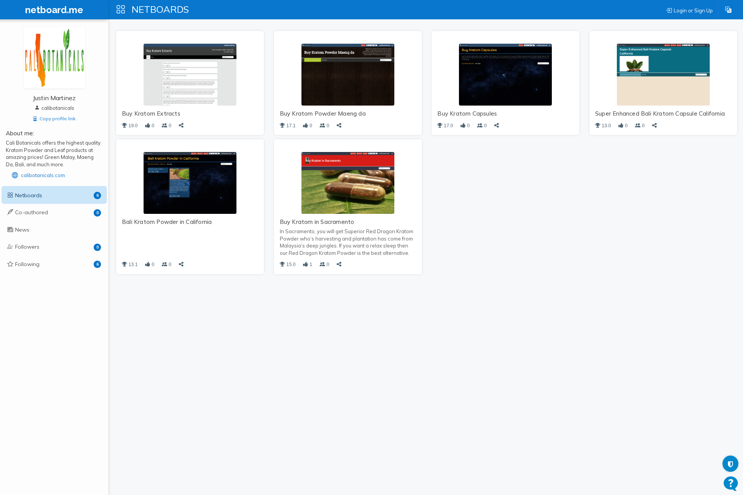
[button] (728, 9)
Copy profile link (57, 118)
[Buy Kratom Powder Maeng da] (347, 73)
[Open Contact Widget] (730, 483)
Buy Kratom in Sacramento (317, 221)
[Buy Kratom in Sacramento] (347, 182)
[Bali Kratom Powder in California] (190, 182)
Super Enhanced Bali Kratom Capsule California (660, 113)
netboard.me (54, 10)
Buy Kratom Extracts (151, 113)
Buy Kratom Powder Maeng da (323, 113)
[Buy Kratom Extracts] (190, 73)
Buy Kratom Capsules (467, 113)
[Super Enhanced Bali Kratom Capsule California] (663, 73)
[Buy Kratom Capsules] (505, 73)
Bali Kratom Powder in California (167, 221)
